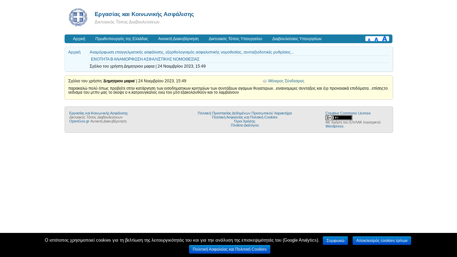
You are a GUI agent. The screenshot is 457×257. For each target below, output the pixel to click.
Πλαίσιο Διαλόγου (245, 125)
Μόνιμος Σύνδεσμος (286, 81)
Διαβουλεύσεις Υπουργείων (297, 39)
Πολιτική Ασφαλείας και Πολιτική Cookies (245, 117)
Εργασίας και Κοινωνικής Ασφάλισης (144, 14)
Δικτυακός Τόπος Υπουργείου (235, 39)
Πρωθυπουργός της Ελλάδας (121, 39)
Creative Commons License (348, 113)
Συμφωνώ (335, 240)
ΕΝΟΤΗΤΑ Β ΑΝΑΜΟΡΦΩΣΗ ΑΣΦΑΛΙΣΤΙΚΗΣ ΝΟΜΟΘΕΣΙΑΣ (145, 59)
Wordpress (335, 126)
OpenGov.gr (79, 121)
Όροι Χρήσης (244, 121)
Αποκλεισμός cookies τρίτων (381, 240)
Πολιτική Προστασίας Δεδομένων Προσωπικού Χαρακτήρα (245, 113)
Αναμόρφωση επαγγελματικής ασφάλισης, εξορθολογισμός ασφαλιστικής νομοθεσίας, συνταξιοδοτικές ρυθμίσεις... (192, 52)
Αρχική (79, 39)
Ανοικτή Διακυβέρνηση (178, 39)
